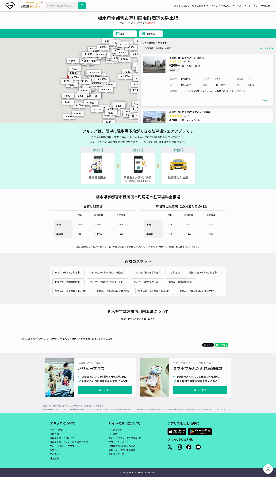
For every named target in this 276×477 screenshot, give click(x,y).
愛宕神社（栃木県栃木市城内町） (155, 291)
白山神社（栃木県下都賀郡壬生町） (108, 272)
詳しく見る (105, 390)
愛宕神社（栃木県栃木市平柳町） (113, 291)
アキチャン (55, 454)
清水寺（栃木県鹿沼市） (181, 281)
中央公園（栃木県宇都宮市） (148, 272)
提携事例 (54, 434)
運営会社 (54, 450)
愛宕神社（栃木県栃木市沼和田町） (197, 291)
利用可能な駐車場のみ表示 (157, 48)
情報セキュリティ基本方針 (122, 450)
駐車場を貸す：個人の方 (62, 438)
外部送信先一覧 (116, 454)
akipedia (54, 458)
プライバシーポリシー (120, 442)
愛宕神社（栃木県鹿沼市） (147, 281)
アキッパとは (56, 430)
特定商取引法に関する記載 (122, 446)
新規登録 (265, 5)
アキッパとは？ (182, 5)
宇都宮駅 (175, 272)
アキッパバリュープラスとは (64, 446)
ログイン (253, 5)
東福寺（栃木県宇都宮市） (68, 272)
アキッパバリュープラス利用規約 (125, 438)
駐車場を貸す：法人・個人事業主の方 (69, 442)
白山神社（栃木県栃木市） (68, 281)
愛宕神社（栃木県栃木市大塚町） (72, 291)
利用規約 (113, 434)
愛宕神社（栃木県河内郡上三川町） (108, 281)
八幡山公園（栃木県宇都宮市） (203, 272)
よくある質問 (115, 430)
